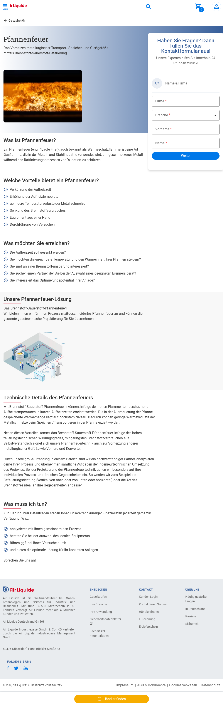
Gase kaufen (98, 596)
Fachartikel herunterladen (99, 633)
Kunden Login (148, 596)
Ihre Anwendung (101, 611)
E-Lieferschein (148, 626)
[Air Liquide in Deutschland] (14, 5)
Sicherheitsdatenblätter (105, 619)
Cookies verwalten (183, 685)
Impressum (124, 685)
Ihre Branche (98, 604)
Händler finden (149, 611)
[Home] (18, 589)
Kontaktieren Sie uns (153, 604)
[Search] (148, 7)
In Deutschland (195, 609)
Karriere (190, 616)
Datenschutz (210, 685)
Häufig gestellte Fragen (195, 599)
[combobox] (148, 7)
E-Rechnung (147, 619)
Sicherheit (192, 623)
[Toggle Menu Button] (5, 6)
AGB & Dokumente (151, 685)
